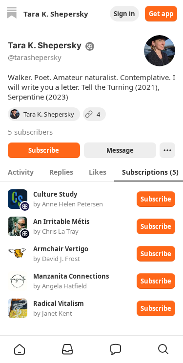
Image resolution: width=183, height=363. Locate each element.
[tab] (20, 172)
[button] (19, 349)
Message (119, 150)
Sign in (124, 13)
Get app (161, 13)
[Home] (12, 14)
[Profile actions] (167, 150)
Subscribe (43, 150)
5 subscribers (30, 132)
